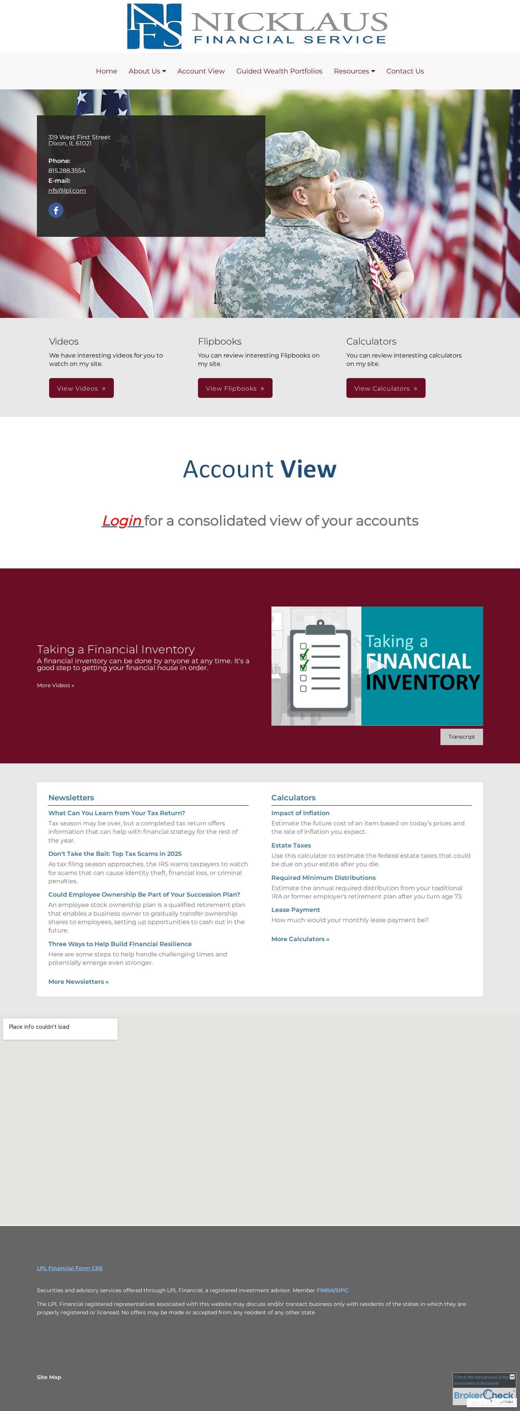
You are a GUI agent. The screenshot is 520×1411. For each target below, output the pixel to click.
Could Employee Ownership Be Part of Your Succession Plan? (144, 894)
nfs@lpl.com (67, 190)
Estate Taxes (291, 845)
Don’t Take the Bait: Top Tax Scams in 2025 (115, 853)
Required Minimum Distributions (323, 877)
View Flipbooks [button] (231, 388)
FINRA (325, 1290)
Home (106, 71)
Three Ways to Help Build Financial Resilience (120, 944)
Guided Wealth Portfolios (279, 71)
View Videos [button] (77, 388)
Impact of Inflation (300, 813)
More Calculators (300, 939)
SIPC (341, 1290)
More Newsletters (78, 981)
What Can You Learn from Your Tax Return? (116, 813)
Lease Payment (295, 909)
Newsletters (71, 797)
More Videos (55, 685)
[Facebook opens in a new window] (56, 211)
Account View (201, 71)
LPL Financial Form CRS (70, 1268)
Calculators (293, 797)
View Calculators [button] (382, 388)
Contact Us (405, 71)
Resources (351, 71)
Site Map (49, 1377)
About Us (144, 71)
